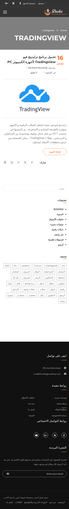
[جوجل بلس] (12, 162)
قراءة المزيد (54, 151)
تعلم (18, 283)
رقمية (62, 289)
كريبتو (60, 244)
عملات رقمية (57, 229)
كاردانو (16, 289)
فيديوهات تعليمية (55, 239)
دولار (10, 283)
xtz (63, 265)
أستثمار (61, 271)
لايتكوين (51, 295)
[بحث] (7, 188)
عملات (43, 289)
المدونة (48, 72)
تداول (41, 283)
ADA (7, 265)
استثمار (15, 271)
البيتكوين (49, 277)
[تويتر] (25, 162)
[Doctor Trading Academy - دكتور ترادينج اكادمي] (55, 13)
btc (15, 265)
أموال (37, 271)
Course (37, 265)
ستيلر (52, 289)
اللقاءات (18, 502)
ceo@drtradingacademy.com (47, 373)
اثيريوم (26, 271)
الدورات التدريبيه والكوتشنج (35, 502)
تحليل (51, 283)
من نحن (52, 502)
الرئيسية (61, 502)
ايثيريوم (26, 277)
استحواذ (61, 277)
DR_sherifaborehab (52, 368)
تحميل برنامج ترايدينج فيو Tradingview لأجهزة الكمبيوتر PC (31, 59)
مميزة (10, 295)
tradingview (51, 265)
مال (41, 295)
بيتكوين (61, 283)
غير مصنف (58, 234)
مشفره (21, 295)
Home (63, 30)
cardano (25, 265)
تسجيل (41, 3)
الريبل (38, 277)
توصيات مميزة (56, 224)
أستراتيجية (49, 271)
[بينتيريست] (18, 162)
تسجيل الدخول (29, 3)
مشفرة (32, 295)
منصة (62, 301)
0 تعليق (33, 72)
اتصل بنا (9, 502)
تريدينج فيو (30, 283)
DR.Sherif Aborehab (38, 67)
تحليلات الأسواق (56, 219)
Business (58, 209)
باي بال (16, 277)
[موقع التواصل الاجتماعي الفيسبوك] (32, 162)
